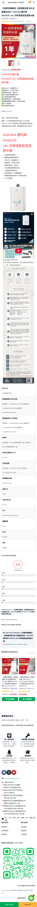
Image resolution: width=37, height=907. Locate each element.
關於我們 (24, 827)
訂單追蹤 (24, 834)
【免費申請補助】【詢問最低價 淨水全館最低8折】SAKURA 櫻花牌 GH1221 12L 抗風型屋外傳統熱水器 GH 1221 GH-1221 (10, 681)
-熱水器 (8, 118)
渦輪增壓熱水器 (22, 126)
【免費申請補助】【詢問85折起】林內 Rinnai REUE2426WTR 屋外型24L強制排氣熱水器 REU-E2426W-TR (27, 681)
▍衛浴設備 (14, 118)
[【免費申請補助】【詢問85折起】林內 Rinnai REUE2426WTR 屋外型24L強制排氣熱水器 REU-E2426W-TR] (27, 666)
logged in (14, 644)
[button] (32, 27)
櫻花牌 (14, 126)
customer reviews (17, 21)
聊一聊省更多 (9, 739)
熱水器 (29, 126)
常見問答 (4, 834)
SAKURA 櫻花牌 (13, 123)
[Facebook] (3, 772)
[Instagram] (8, 772)
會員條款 (4, 827)
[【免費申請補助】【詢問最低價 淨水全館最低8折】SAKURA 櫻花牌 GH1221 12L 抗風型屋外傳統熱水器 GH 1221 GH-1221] (10, 666)
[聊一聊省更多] (9, 735)
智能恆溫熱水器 (6, 126)
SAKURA (4, 123)
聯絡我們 (24, 830)
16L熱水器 (26, 121)
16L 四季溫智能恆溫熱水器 (14, 121)
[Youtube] (13, 772)
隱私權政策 (4, 830)
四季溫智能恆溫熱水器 (25, 123)
